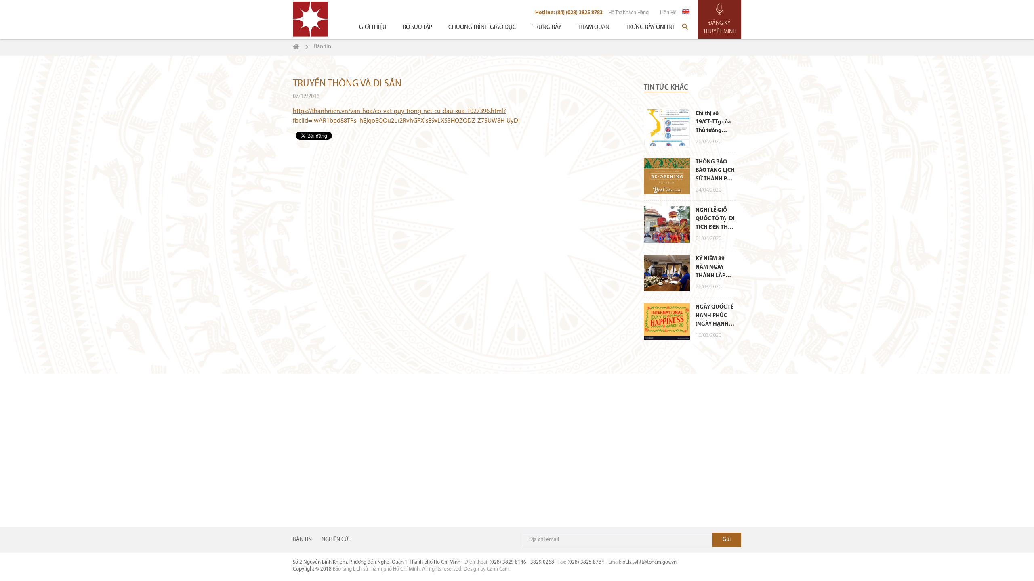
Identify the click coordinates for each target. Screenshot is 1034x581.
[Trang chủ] (296, 47)
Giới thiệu (373, 28)
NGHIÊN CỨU (337, 540)
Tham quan (593, 28)
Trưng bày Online (650, 28)
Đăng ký (726, 540)
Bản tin (302, 540)
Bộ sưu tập (417, 28)
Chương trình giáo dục (482, 28)
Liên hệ (668, 12)
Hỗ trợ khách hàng (628, 12)
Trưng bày (546, 28)
